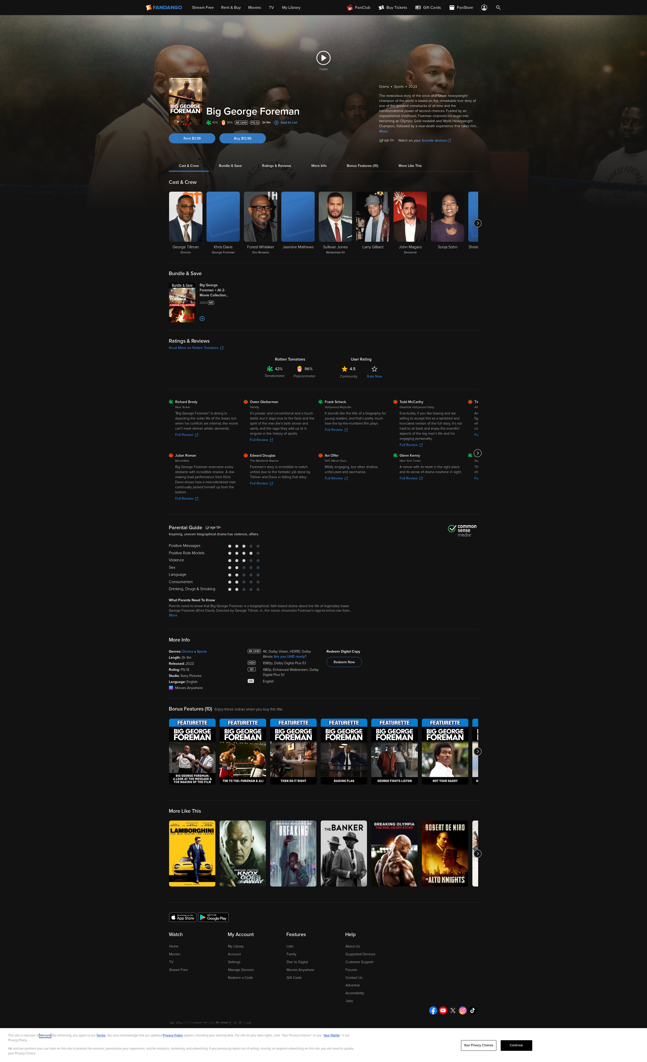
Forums (351, 970)
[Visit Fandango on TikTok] (472, 1010)
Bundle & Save (230, 166)
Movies (174, 954)
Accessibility (354, 993)
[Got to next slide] (477, 223)
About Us (352, 946)
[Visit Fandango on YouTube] (443, 1010)
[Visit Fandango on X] (453, 1010)
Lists (290, 946)
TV (171, 962)
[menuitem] (428, 7)
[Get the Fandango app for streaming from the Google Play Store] (213, 917)
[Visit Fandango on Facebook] (433, 1010)
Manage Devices (241, 970)
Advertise (352, 985)
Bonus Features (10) (362, 166)
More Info (319, 166)
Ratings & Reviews (276, 166)
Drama (187, 651)
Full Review (184, 435)
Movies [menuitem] (254, 7)
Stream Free (178, 970)
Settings (234, 962)
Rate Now (374, 376)
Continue (516, 1045)
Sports (202, 651)
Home (173, 946)
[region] (323, 1045)
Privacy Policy (173, 1035)
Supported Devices (360, 954)
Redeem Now (344, 662)
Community (348, 376)
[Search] (498, 7)
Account (234, 954)
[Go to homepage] (164, 7)
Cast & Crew (189, 166)
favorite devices (434, 140)
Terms (100, 1035)
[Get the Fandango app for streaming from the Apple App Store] (183, 917)
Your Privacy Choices (479, 1045)
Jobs (349, 1001)
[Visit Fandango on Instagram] (462, 1010)
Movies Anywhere (300, 970)
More (383, 131)
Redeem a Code (240, 978)
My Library (236, 946)
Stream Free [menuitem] (203, 7)
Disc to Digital (297, 962)
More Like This (410, 166)
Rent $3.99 (192, 138)
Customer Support (359, 962)
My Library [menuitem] (291, 7)
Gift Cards (294, 978)
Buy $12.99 (242, 138)
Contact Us (353, 978)
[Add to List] (202, 318)
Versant (45, 1035)
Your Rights (332, 1035)
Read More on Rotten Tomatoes (194, 348)
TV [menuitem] (271, 7)
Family (291, 954)
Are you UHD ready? (290, 656)
